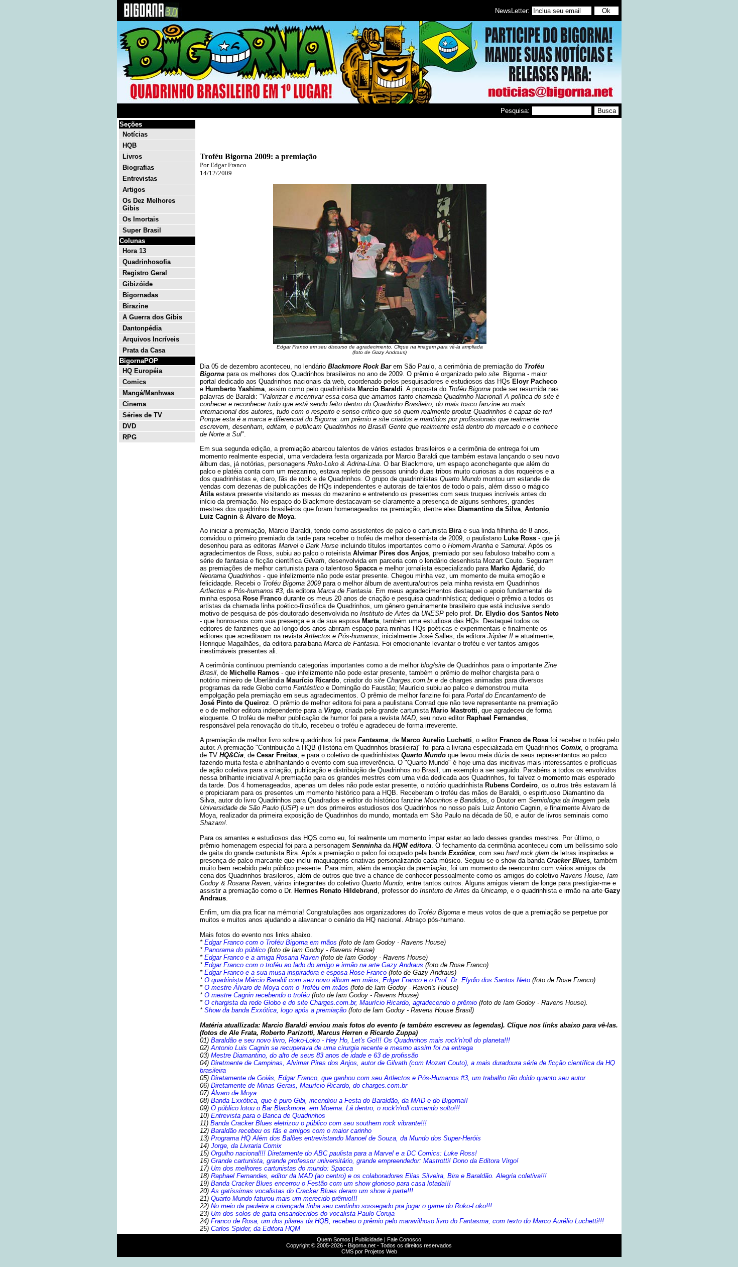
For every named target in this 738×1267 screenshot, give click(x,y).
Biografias (138, 167)
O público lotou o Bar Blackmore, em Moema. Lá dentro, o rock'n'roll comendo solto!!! (335, 1108)
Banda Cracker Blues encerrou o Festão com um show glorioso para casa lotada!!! (331, 1183)
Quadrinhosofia (146, 262)
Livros (132, 156)
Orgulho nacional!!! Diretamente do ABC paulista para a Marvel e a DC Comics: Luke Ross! (344, 1153)
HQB (129, 145)
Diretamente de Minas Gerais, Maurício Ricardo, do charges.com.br (309, 1085)
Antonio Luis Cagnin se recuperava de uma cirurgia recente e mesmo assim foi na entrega (342, 1048)
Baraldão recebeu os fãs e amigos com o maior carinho (291, 1130)
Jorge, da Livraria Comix (246, 1145)
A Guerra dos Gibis (152, 317)
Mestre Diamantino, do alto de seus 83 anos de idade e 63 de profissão (314, 1055)
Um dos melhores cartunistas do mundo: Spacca (282, 1168)
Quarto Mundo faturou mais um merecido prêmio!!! (284, 1198)
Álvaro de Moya (234, 1093)
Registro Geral (144, 273)
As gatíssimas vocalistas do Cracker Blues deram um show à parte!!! (312, 1191)
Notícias (135, 134)
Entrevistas (139, 178)
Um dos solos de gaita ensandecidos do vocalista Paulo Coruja (303, 1213)
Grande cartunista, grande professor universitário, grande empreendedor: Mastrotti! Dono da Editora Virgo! (365, 1161)
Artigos (133, 189)
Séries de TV (142, 415)
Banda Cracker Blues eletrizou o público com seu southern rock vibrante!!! (318, 1123)
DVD (129, 426)
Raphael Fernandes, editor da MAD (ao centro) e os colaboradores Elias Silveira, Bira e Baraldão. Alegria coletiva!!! (379, 1176)
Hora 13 (134, 251)
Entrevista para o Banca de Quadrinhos (268, 1115)
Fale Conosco (404, 1239)
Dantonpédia (142, 328)
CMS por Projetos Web (369, 1251)
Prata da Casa (143, 350)
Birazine (135, 306)
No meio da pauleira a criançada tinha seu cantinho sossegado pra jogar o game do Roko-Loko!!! (351, 1206)
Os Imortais (140, 219)
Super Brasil (141, 230)
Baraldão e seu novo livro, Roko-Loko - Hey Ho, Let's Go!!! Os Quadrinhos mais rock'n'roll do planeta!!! (360, 1040)
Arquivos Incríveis (150, 339)
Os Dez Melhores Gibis (148, 204)
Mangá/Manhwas (148, 393)
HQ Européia (142, 371)
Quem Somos (333, 1239)
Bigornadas (140, 295)
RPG (129, 437)
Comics (134, 382)
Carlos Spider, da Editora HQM (255, 1228)
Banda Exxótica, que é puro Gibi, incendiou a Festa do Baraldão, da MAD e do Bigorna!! (339, 1100)
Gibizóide (137, 284)
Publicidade (369, 1239)
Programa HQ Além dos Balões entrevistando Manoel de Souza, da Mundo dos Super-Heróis (346, 1138)
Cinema (134, 404)
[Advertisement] (590, 270)
